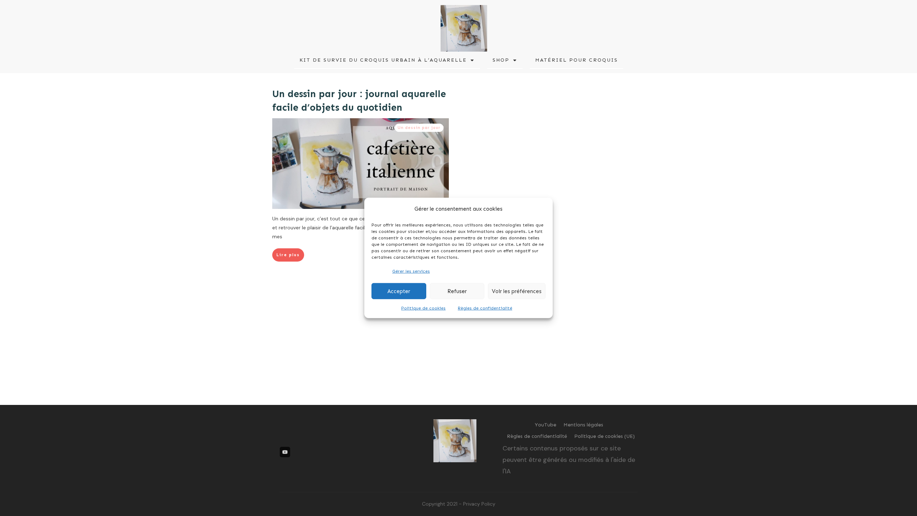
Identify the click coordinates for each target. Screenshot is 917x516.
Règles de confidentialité (485, 308)
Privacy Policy (479, 504)
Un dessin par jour (419, 127)
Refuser (457, 291)
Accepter (399, 291)
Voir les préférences (517, 291)
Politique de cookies (423, 308)
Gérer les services (411, 271)
